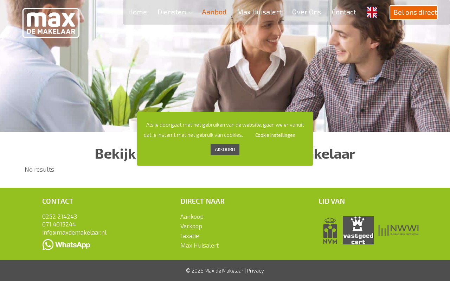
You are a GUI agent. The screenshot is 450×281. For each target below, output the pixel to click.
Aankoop (192, 216)
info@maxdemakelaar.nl (74, 232)
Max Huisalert (199, 245)
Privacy (255, 270)
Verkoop (191, 225)
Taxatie (189, 235)
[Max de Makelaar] (51, 18)
